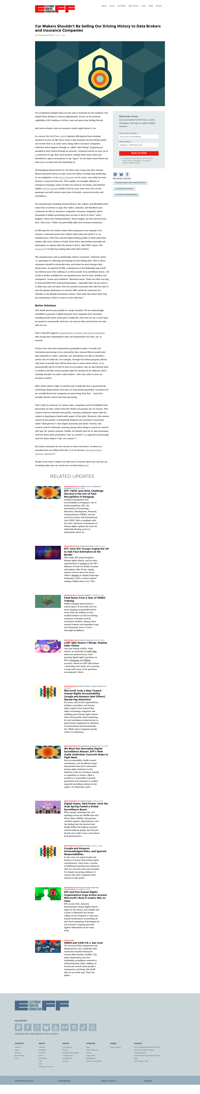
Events (88, 1052)
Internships (43, 1058)
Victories (42, 1052)
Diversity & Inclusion (46, 1066)
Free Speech (67, 1047)
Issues (112, 6)
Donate (159, 6)
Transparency (67, 1055)
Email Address (125, 141)
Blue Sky (46, 1027)
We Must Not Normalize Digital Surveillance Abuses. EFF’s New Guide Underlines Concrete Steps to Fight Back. (86, 753)
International (67, 1058)
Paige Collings (86, 546)
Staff (40, 1064)
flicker (65, 1027)
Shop (151, 6)
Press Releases (92, 1050)
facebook (27, 1027)
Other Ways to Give (141, 1061)
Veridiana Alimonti (88, 746)
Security (18, 1052)
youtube (55, 1027)
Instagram (74, 660)
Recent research (51, 188)
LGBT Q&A (92, 651)
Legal (17, 1050)
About (104, 6)
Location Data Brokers (126, 195)
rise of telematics (67, 177)
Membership (19, 1055)
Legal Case (69, 940)
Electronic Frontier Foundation (55, 10)
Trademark (64, 1081)
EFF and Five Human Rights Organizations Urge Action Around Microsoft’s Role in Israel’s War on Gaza (85, 896)
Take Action (133, 6)
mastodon (18, 1027)
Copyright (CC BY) (24, 1081)
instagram (37, 1027)
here (86, 465)
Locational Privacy (124, 189)
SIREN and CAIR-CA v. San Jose (83, 942)
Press (17, 1058)
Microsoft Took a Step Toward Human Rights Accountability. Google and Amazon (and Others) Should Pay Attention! (84, 695)
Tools (143, 6)
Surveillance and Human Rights (130, 183)
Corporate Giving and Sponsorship (147, 1055)
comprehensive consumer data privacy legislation (82, 333)
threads (92, 1027)
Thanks (148, 1081)
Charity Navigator (50, 1034)
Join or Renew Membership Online (147, 1047)
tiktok (83, 1027)
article (63, 136)
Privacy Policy (109, 1081)
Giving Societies (140, 1052)
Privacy (65, 1050)
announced (40, 249)
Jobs (40, 1061)
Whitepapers (91, 1058)
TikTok (87, 660)
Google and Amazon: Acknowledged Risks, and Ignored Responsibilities (85, 851)
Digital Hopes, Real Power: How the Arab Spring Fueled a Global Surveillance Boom (86, 806)
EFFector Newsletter (93, 1061)
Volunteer (42, 1050)
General (18, 1047)
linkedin (74, 1027)
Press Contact (115, 1047)
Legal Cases (90, 1055)
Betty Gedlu (85, 686)
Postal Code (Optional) (128, 133)
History (41, 1055)
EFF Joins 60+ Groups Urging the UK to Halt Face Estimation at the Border (86, 551)
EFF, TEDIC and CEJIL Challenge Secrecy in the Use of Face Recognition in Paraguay (83, 493)
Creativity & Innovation (70, 1052)
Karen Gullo (85, 486)
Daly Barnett (86, 595)
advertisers (49, 454)
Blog (88, 1047)
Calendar (42, 1047)
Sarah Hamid (85, 801)
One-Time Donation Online (144, 1050)
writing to (84, 563)
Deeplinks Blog (71, 486)
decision (75, 575)
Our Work (121, 6)
